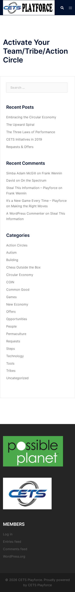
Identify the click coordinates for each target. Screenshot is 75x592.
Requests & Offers (19, 147)
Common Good (17, 289)
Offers (11, 312)
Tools (10, 363)
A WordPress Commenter (25, 213)
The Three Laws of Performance (30, 132)
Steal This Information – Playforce (31, 188)
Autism (11, 252)
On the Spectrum (33, 180)
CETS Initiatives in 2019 (24, 139)
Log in (7, 534)
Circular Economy (19, 275)
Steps (10, 349)
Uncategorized (17, 378)
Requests (13, 341)
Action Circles (16, 245)
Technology (15, 356)
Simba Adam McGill (21, 173)
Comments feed (15, 549)
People (11, 326)
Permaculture (16, 334)
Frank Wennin (52, 173)
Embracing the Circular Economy (31, 117)
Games (11, 297)
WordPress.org (14, 556)
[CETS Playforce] (29, 7)
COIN (10, 282)
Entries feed (12, 542)
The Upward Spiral (20, 125)
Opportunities (16, 319)
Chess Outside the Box (23, 267)
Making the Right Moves (29, 206)
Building (12, 260)
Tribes (10, 371)
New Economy (17, 304)
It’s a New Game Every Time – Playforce (36, 201)
